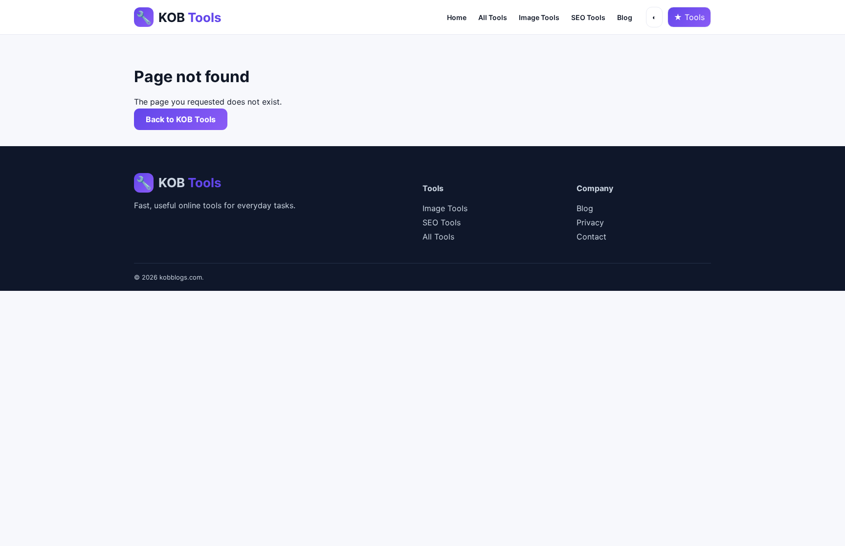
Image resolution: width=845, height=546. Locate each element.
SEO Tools (588, 17)
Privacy (590, 222)
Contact (591, 236)
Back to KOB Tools (181, 119)
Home (457, 17)
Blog (624, 17)
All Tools (492, 17)
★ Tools (689, 17)
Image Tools (539, 17)
